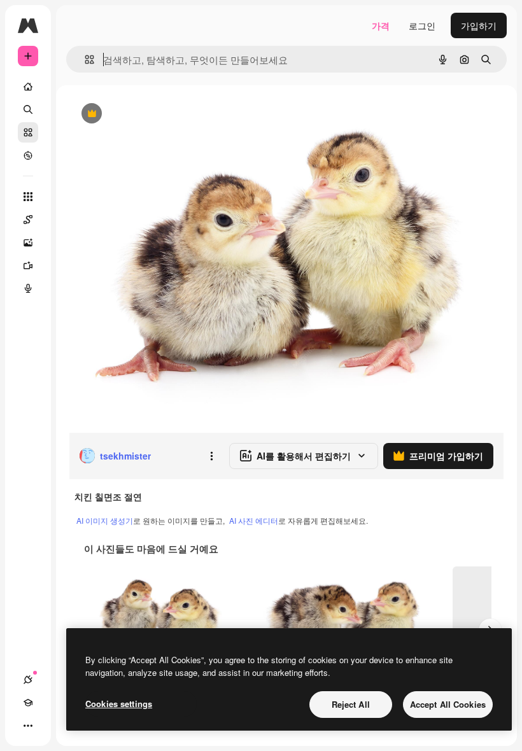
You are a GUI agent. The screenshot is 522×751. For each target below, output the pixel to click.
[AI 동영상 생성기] (28, 265)
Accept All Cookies (448, 704)
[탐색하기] (28, 155)
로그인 (422, 25)
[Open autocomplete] (84, 59)
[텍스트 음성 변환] (28, 288)
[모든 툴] (28, 196)
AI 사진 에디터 (253, 520)
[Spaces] (28, 219)
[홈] (28, 86)
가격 (381, 25)
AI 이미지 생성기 (104, 520)
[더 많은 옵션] (211, 455)
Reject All (351, 704)
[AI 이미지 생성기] (28, 242)
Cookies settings (118, 704)
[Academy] (28, 702)
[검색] (28, 109)
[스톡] (28, 132)
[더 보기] (28, 725)
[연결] (28, 680)
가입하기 (479, 25)
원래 (142, 114)
